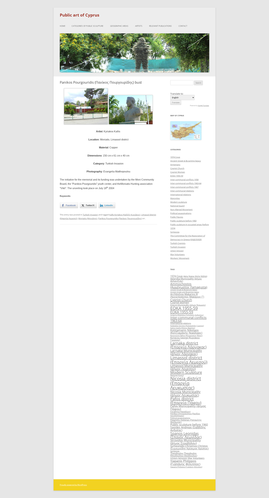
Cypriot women (179, 302)
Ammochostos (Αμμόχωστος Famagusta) (188, 285)
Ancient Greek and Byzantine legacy (184, 292)
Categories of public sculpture (87, 26)
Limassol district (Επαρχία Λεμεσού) (188, 360)
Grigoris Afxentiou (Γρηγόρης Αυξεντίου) (186, 315)
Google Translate (203, 106)
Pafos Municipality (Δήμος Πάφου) (188, 407)
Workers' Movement (179, 258)
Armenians (175, 164)
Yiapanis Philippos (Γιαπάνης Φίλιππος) (185, 462)
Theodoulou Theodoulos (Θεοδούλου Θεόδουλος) (183, 454)
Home (62, 26)
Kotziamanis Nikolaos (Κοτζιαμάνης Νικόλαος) (186, 331)
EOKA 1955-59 (176, 175)
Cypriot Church (177, 168)
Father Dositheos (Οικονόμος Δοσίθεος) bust (133, 238)
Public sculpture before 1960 (183, 220)
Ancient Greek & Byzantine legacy (185, 160)
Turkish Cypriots (177, 243)
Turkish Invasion (90, 214)
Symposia (174, 232)
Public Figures (176, 217)
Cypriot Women (177, 172)
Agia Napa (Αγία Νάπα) (195, 276)
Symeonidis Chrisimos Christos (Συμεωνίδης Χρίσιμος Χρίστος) (189, 447)
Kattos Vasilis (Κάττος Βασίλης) (182, 328)
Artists (138, 26)
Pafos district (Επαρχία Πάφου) (185, 400)
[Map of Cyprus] (185, 139)
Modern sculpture (178, 202)
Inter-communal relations (182, 190)
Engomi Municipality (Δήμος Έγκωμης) (188, 305)
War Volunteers (177, 254)
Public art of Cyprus (79, 15)
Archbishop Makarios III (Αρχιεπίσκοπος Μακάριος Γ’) (187, 295)
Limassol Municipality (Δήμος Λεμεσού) (186, 367)
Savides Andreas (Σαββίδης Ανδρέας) (188, 428)
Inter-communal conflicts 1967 (184, 187)
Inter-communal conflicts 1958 (184, 179)
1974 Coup (175, 157)
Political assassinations (180, 213)
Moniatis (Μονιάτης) (87, 218)
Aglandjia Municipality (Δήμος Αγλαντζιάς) (186, 280)
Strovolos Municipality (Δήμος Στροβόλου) (185, 441)
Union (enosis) (177, 250)
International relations (180, 194)
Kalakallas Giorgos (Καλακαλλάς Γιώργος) (187, 326)
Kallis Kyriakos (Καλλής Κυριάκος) (124, 214)
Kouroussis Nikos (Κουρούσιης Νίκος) (186, 335)
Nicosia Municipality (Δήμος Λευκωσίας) (185, 393)
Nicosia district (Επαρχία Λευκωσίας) (185, 383)
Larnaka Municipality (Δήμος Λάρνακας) (186, 352)
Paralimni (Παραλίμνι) (180, 411)
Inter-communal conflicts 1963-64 (185, 183)
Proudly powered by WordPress (73, 484)
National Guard (177, 205)
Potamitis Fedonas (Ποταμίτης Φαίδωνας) (186, 421)
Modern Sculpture (186, 372)
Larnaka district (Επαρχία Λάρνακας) (188, 344)
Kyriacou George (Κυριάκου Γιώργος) (185, 339)
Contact (183, 26)
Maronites (175, 198)
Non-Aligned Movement (181, 209)
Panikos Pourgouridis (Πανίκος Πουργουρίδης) (120, 218)
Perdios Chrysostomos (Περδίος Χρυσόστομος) (185, 414)
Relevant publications (160, 26)
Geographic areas (119, 26)
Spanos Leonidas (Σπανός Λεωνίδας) (186, 435)
